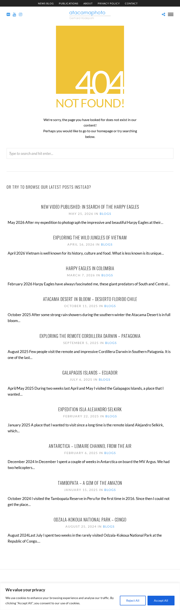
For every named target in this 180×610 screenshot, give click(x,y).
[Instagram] (20, 14)
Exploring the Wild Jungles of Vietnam (90, 237)
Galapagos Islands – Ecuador (90, 372)
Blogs (105, 213)
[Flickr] (8, 14)
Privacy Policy (109, 3)
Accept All (161, 600)
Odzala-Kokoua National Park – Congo (90, 519)
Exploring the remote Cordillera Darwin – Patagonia (90, 336)
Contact (131, 3)
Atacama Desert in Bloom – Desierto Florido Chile (90, 299)
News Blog (46, 3)
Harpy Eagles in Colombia (90, 268)
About (88, 3)
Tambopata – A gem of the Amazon (90, 483)
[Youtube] (14, 14)
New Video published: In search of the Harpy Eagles (90, 206)
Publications (68, 3)
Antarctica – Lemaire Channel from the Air (90, 446)
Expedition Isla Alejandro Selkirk (90, 409)
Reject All (132, 600)
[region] (90, 596)
